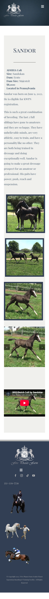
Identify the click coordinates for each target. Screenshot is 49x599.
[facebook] (15, 475)
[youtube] (33, 475)
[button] (7, 347)
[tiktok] (27, 475)
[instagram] (21, 475)
